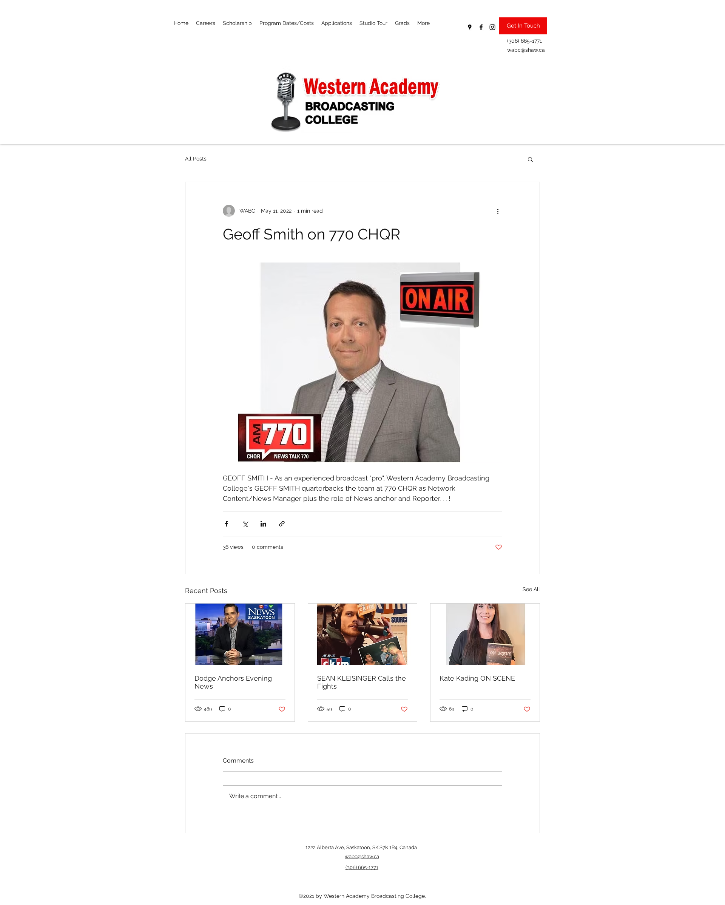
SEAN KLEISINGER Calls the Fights (361, 682)
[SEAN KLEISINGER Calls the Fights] (362, 634)
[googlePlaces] (470, 27)
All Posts (196, 159)
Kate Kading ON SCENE (477, 678)
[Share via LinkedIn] (263, 523)
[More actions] (497, 210)
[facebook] (481, 27)
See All (531, 589)
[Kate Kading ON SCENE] (485, 634)
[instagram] (492, 27)
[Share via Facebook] (226, 523)
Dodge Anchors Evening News (233, 682)
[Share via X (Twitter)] (244, 523)
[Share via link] (281, 523)
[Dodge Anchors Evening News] (240, 634)
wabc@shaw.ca (526, 50)
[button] (530, 159)
